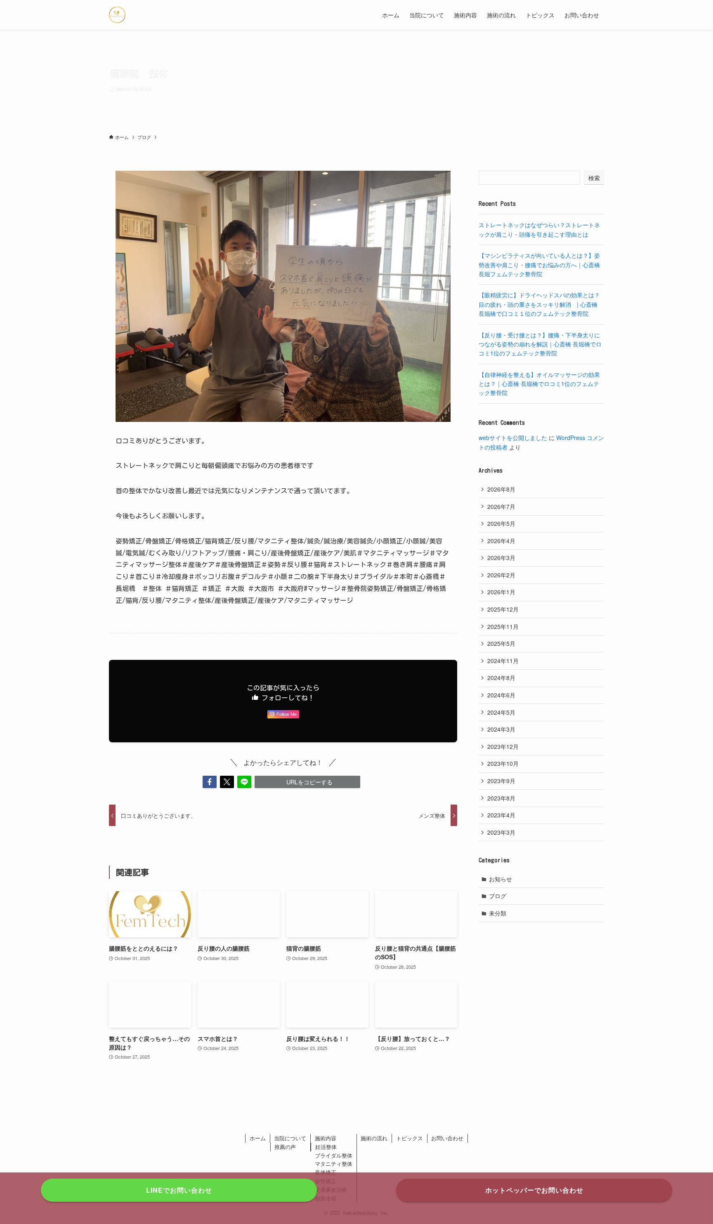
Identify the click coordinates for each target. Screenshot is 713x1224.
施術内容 (325, 1138)
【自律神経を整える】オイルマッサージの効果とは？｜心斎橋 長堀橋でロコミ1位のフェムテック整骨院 (539, 383)
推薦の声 (285, 1147)
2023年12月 (503, 746)
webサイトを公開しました (513, 437)
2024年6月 (501, 695)
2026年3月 (501, 557)
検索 (594, 178)
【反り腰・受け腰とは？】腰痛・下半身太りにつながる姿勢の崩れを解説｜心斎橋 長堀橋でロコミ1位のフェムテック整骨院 (540, 344)
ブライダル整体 (333, 1155)
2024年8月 (501, 677)
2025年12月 (503, 609)
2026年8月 (501, 489)
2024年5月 (501, 712)
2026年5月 (501, 523)
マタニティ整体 (333, 1164)
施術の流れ (374, 1138)
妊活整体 (326, 1147)
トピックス (409, 1138)
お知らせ (500, 879)
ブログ (497, 896)
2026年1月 (501, 592)
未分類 (497, 913)
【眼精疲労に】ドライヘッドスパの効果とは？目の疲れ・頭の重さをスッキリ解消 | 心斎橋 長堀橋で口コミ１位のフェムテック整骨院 (539, 304)
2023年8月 (501, 798)
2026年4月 (501, 541)
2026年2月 (501, 575)
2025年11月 (503, 626)
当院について (290, 1138)
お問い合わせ (447, 1138)
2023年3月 (501, 832)
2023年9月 (501, 781)
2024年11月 (503, 661)
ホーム (258, 1138)
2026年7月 (501, 506)
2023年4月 (501, 815)
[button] (210, 782)
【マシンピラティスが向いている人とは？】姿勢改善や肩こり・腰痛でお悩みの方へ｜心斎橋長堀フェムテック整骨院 (539, 264)
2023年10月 (503, 763)
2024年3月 (501, 729)
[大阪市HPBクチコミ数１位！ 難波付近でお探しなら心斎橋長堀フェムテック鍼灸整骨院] (117, 15)
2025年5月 (501, 643)
